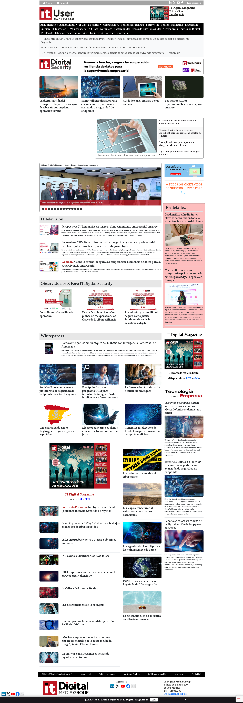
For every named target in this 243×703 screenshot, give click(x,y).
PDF (80, 501)
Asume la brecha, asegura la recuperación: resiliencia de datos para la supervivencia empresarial (111, 266)
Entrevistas (152, 24)
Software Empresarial (117, 33)
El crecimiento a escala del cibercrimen (139, 478)
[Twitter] (174, 2)
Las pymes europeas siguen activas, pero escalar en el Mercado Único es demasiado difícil (183, 411)
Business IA (96, 33)
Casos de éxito (140, 29)
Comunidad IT (111, 24)
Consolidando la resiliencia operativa (56, 317)
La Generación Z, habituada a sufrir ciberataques (142, 392)
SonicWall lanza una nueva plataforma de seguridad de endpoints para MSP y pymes (57, 393)
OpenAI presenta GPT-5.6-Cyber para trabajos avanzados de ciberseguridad (91, 528)
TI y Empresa (170, 29)
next (154, 188)
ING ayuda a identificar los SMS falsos (85, 559)
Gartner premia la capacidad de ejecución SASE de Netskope (88, 625)
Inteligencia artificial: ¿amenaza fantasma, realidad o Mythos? (88, 512)
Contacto (179, 677)
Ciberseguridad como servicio (71, 33)
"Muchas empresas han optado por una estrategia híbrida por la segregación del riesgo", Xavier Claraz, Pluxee (87, 643)
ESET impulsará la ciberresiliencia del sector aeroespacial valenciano (90, 576)
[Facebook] (182, 2)
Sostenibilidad (122, 29)
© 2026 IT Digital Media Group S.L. (57, 677)
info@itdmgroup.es (175, 696)
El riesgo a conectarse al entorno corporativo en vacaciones (138, 514)
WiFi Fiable (46, 33)
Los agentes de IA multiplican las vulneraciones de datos (141, 551)
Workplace (106, 29)
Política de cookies (107, 677)
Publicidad (196, 677)
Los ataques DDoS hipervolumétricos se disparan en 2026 (184, 104)
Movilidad (155, 29)
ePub (87, 501)
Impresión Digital (190, 29)
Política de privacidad (157, 677)
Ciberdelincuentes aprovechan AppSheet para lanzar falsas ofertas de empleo (126, 157)
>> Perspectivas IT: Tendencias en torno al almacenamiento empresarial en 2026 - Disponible (92, 47)
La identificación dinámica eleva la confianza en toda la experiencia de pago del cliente (184, 220)
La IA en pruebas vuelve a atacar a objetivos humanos (89, 544)
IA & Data (93, 29)
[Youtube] (178, 2)
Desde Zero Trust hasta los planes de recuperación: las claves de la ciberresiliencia (99, 319)
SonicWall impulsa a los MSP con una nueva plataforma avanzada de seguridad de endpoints (99, 106)
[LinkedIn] (170, 2)
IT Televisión (59, 29)
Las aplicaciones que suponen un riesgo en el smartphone (177, 144)
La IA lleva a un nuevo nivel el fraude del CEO (179, 153)
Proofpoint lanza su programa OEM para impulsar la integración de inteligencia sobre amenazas (100, 395)
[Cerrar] (185, 699)
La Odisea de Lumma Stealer (80, 591)
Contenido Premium (132, 24)
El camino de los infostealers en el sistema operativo (178, 122)
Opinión (45, 29)
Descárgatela (176, 14)
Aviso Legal (86, 677)
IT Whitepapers (77, 29)
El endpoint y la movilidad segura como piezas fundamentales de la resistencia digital (141, 320)
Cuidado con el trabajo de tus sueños (141, 102)
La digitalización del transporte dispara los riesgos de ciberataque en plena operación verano (58, 106)
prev (46, 188)
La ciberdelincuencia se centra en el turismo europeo (142, 620)
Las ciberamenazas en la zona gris (83, 608)
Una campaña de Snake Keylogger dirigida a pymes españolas (56, 434)
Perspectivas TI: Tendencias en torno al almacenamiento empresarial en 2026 (110, 229)
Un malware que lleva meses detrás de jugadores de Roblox (85, 658)
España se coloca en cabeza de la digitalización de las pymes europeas (183, 527)
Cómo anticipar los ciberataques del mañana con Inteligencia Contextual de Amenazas (109, 347)
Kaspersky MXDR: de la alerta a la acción (56, 205)
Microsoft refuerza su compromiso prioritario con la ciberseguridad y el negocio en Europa (184, 278)
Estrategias (191, 24)
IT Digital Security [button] (89, 24)
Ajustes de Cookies (132, 677)
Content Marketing (172, 24)
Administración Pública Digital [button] (57, 24)
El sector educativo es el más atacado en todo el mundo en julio (100, 434)
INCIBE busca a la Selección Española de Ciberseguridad (140, 585)
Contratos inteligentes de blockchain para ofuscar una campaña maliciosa (142, 434)
